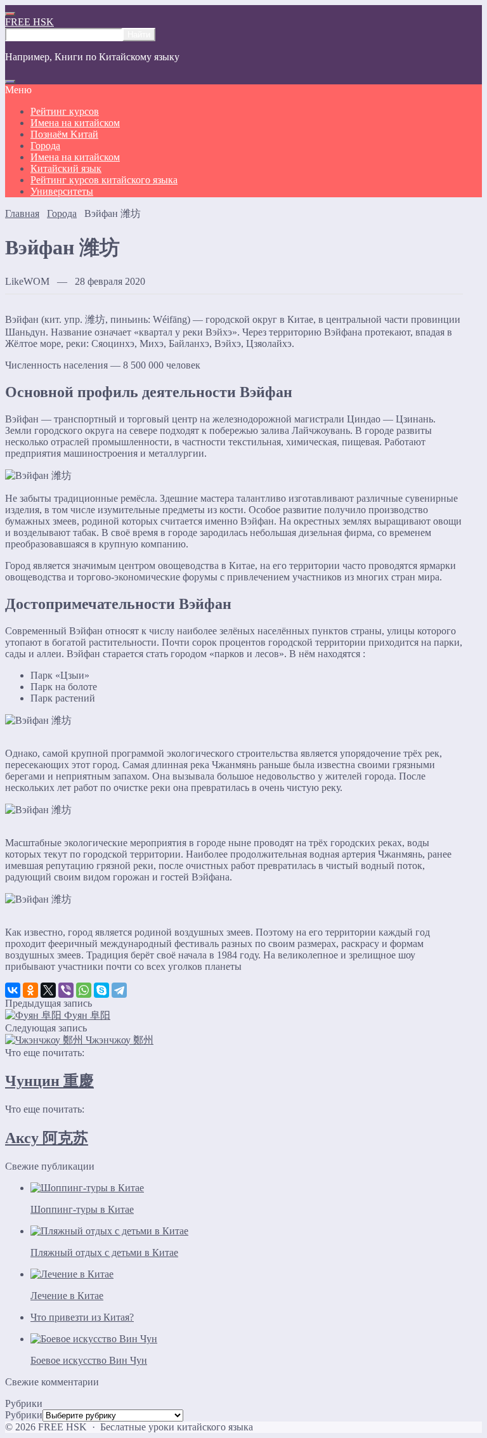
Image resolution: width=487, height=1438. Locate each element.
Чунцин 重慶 (49, 1081)
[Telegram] (119, 990)
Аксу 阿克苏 (46, 1138)
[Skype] (101, 990)
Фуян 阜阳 (87, 1015)
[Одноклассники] (30, 990)
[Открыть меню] (10, 14)
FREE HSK (29, 21)
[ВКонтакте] (12, 990)
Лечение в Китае (66, 1295)
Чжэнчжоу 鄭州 (119, 1040)
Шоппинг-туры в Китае (82, 1209)
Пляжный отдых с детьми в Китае (104, 1252)
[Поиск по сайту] (10, 82)
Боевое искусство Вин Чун (88, 1360)
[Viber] (66, 990)
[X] (48, 990)
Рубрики (23, 1414)
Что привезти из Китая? (82, 1317)
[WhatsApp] (83, 990)
